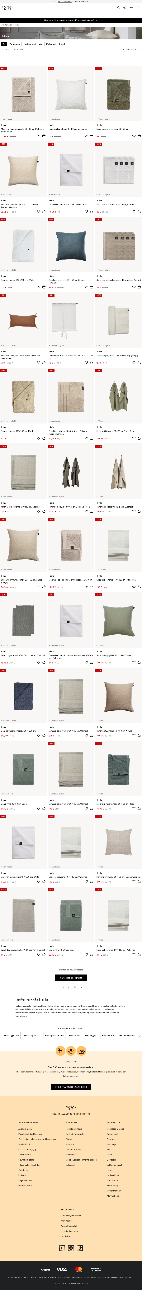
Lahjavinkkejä (113, 1175)
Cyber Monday (114, 1190)
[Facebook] (61, 1247)
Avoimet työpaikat (69, 1226)
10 (75, 986)
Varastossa (14, 44)
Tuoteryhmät (29, 44)
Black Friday (112, 1185)
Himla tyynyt (91, 1035)
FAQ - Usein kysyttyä (27, 1149)
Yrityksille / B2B (25, 1180)
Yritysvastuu (66, 1220)
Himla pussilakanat (54, 1035)
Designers (111, 1139)
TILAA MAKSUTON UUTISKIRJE (71, 1087)
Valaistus (70, 1144)
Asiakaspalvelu (25, 1129)
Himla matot (74, 1035)
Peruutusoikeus (25, 1185)
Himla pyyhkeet (11, 1035)
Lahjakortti (70, 1165)
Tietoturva (23, 1170)
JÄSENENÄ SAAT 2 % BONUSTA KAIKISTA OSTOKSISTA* (73, 2)
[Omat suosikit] (124, 7)
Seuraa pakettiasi (26, 1159)
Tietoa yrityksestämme (71, 1215)
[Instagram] (71, 1247)
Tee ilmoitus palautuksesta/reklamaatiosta (37, 1139)
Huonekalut (71, 1154)
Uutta (109, 1154)
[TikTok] (80, 1247)
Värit (41, 44)
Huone (110, 1170)
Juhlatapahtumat (114, 1165)
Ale (108, 1149)
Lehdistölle (66, 1236)
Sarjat (62, 44)
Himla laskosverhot (128, 1035)
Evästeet (22, 1175)
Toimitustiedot (24, 1154)
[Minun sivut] (118, 7)
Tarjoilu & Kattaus (74, 1129)
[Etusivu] (7, 8)
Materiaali (51, 44)
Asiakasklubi (24, 1144)
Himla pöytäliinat (32, 1035)
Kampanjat (111, 1144)
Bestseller (111, 1159)
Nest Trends (112, 1180)
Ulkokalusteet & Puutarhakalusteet (81, 1159)
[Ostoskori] (131, 7)
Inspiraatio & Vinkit (115, 1129)
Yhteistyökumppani (69, 1231)
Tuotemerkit (7, 25)
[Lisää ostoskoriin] (43, 136)
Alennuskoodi (113, 1196)
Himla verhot (108, 1035)
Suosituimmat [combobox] (131, 49)
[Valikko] (138, 7)
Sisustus (69, 1139)
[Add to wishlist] (38, 136)
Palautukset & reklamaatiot (30, 1134)
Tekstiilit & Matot (73, 1149)
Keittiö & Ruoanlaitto (75, 1134)
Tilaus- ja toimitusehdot (29, 1165)
